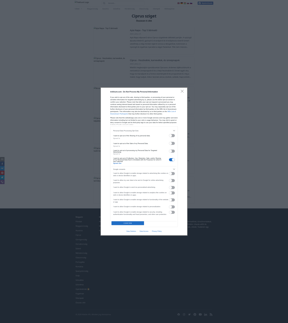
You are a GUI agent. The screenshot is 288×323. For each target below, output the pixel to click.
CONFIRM (128, 223)
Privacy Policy (157, 231)
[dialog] (144, 161)
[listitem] (144, 130)
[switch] (172, 135)
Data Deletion (131, 231)
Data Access (144, 231)
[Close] (183, 92)
